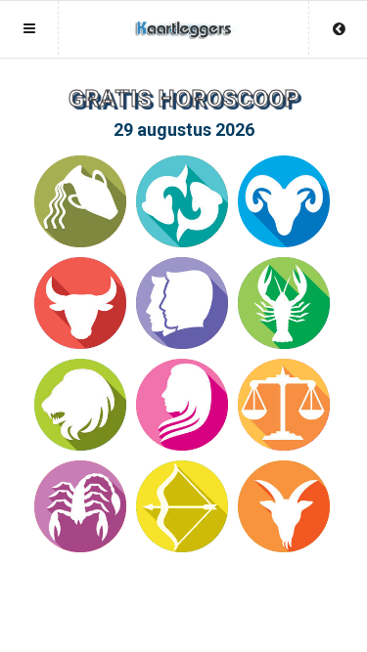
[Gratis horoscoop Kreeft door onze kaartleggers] (284, 303)
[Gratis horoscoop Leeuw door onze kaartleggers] (80, 405)
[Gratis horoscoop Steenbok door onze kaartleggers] (284, 506)
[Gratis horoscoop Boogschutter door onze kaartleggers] (182, 506)
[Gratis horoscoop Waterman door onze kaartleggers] (80, 201)
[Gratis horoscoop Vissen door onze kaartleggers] (182, 201)
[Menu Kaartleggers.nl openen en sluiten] (29, 28)
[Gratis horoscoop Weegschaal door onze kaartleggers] (284, 405)
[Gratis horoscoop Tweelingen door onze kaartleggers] (182, 303)
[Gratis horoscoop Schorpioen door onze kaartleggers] (80, 506)
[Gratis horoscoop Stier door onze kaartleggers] (80, 303)
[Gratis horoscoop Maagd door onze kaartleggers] (182, 405)
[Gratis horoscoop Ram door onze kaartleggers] (284, 201)
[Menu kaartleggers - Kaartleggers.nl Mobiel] (184, 20)
